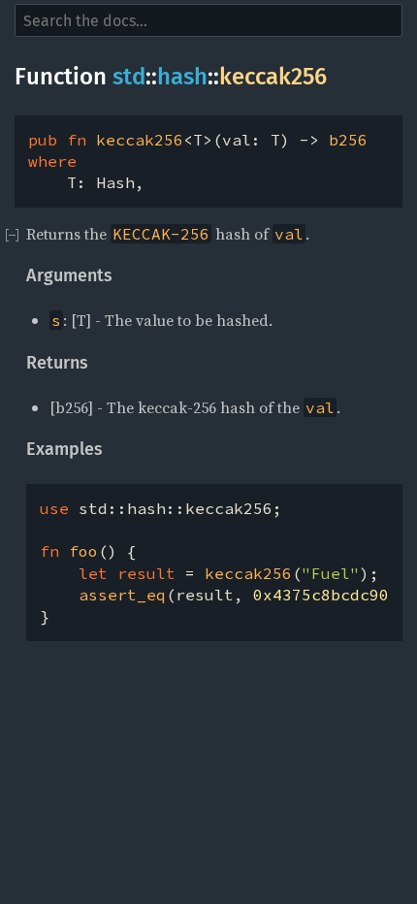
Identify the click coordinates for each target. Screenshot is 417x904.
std (128, 76)
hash (182, 76)
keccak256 (273, 76)
